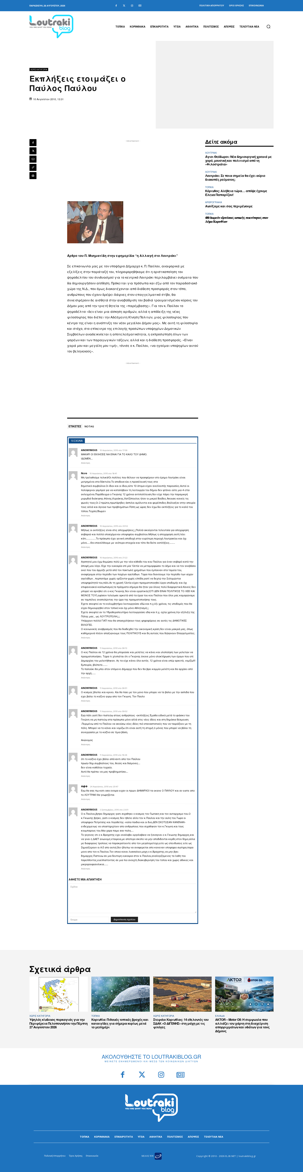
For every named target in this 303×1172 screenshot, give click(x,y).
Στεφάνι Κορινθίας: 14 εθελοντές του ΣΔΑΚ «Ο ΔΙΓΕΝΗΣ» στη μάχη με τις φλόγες (180, 1023)
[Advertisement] (132, 167)
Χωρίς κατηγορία (39, 69)
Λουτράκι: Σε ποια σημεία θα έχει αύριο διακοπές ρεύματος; (235, 177)
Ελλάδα (220, 1015)
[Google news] (140, 6)
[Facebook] (116, 6)
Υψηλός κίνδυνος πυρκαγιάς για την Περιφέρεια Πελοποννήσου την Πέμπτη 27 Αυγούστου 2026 (58, 1023)
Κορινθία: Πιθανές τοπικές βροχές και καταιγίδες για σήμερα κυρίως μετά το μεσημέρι (119, 1023)
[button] (268, 26)
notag (89, 426)
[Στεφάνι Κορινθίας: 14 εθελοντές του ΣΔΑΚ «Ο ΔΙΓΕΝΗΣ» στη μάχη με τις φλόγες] (182, 994)
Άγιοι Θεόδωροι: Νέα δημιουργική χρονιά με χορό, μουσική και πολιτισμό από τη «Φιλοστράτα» (238, 160)
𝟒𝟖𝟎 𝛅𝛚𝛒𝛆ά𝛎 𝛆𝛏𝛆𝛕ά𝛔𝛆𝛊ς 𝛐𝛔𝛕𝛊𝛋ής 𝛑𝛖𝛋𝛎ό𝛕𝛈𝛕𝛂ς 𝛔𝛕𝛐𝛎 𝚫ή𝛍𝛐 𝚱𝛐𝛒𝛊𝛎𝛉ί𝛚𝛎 (236, 219)
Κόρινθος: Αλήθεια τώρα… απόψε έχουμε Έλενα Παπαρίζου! (236, 193)
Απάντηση (85, 463)
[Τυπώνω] (32, 175)
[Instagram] (132, 6)
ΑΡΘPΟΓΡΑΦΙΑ (213, 202)
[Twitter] (124, 6)
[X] (32, 150)
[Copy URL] (32, 167)
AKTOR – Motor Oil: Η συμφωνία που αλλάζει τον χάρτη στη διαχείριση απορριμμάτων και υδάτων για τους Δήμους (242, 1025)
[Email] (32, 159)
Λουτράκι (211, 152)
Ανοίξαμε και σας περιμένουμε (228, 206)
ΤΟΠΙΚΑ (209, 187)
